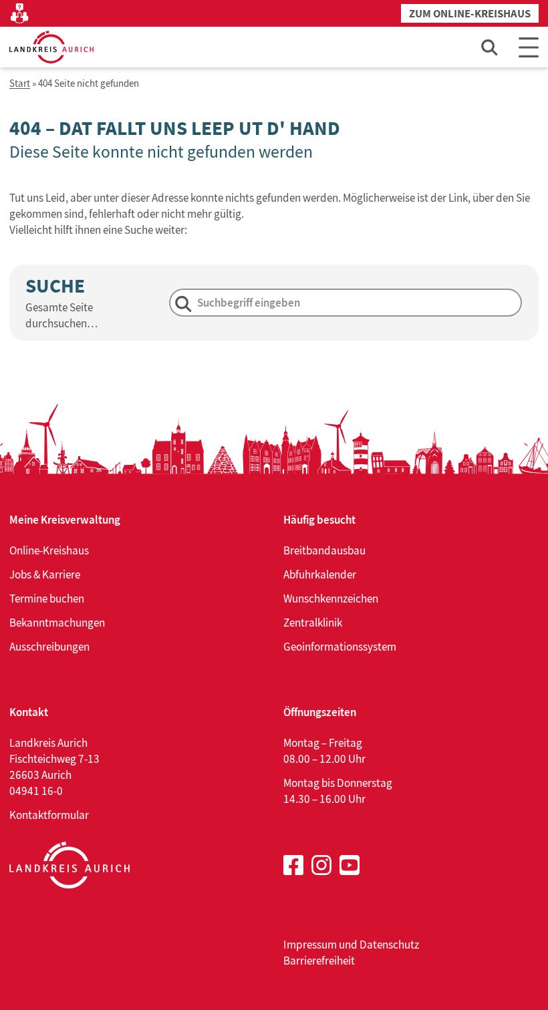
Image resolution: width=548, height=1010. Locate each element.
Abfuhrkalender (319, 574)
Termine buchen (46, 598)
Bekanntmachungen (57, 622)
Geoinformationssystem (339, 646)
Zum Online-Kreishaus (470, 13)
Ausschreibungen (49, 646)
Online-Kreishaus (49, 550)
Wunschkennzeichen (330, 598)
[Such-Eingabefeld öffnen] (489, 47)
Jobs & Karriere (44, 574)
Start (19, 83)
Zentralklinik (312, 622)
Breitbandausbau (324, 550)
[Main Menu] (528, 47)
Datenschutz (389, 944)
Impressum (310, 944)
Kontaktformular (49, 815)
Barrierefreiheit (319, 960)
